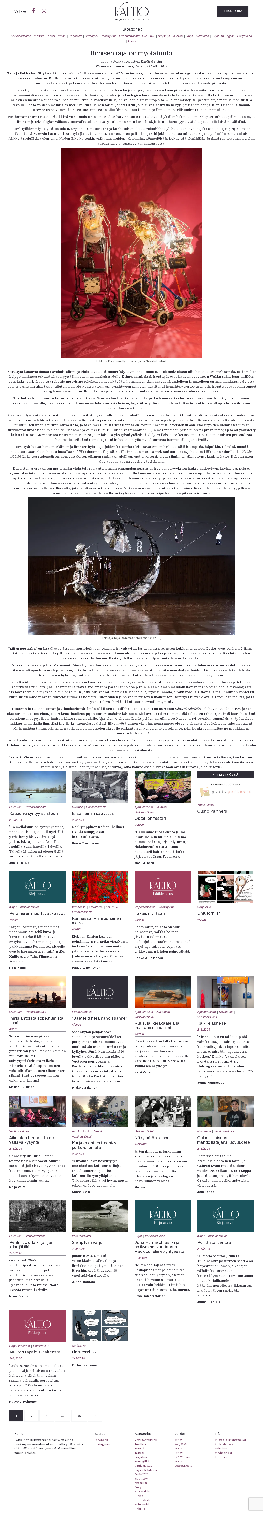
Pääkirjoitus (108, 36)
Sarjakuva (75, 36)
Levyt (189, 36)
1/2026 (179, 1448)
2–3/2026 (15, 819)
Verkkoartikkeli (21, 36)
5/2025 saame (184, 1457)
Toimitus (221, 1448)
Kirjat (215, 36)
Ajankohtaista (144, 807)
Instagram (102, 1444)
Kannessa (79, 907)
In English (227, 36)
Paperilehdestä (129, 36)
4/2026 (139, 824)
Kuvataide (202, 36)
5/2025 (179, 1461)
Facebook (101, 1440)
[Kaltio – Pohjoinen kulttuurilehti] (132, 11)
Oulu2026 (148, 36)
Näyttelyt (164, 36)
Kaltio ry (221, 1457)
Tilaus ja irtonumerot (230, 1440)
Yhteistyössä (205, 804)
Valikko (20, 11)
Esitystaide (244, 36)
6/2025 (179, 1453)
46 (79, 1416)
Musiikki (177, 36)
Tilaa (233, 11)
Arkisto (132, 41)
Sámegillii (91, 36)
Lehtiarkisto (183, 1466)
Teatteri (38, 36)
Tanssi (50, 36)
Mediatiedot (223, 1453)
